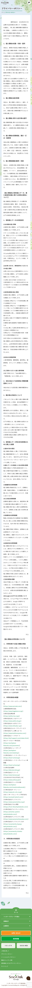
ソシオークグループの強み (11, 916)
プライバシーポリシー (6, 954)
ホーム (16, 912)
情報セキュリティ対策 (6, 960)
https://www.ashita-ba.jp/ (12, 721)
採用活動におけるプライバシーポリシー (11, 963)
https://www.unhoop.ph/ (12, 780)
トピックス (8, 945)
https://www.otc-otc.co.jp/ (12, 792)
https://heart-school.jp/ (11, 758)
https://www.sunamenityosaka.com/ (16, 819)
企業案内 (6, 926)
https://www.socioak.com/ (12, 706)
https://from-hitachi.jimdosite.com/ (15, 807)
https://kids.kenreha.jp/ (11, 770)
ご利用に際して (5, 951)
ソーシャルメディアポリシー (8, 957)
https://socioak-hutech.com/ (13, 797)
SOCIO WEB (24, 945)
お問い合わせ (16, 933)
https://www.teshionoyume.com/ (15, 733)
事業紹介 (6, 921)
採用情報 (16, 939)
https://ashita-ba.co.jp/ (11, 716)
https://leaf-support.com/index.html (16, 738)
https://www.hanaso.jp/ (11, 775)
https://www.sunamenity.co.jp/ (14, 802)
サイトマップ (4, 966)
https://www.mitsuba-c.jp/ (12, 726)
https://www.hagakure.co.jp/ (13, 711)
